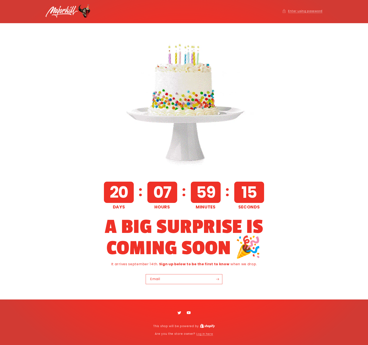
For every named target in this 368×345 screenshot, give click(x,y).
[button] (302, 11)
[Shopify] (207, 326)
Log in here (204, 334)
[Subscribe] (217, 279)
